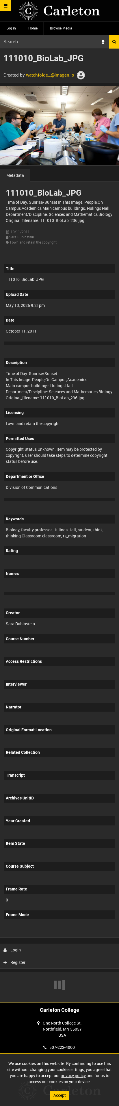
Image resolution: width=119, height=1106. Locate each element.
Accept (59, 1095)
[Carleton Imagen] (59, 10)
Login (15, 950)
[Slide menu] (5, 5)
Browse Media (61, 28)
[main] (59, 526)
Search (114, 42)
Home (33, 28)
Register (17, 962)
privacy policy (73, 1075)
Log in (11, 28)
